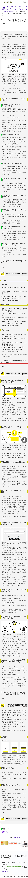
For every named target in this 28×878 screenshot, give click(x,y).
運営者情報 (5, 871)
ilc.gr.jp (3, 7)
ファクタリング (19, 7)
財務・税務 (10, 7)
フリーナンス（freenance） (13, 832)
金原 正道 (17, 837)
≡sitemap (13, 28)
